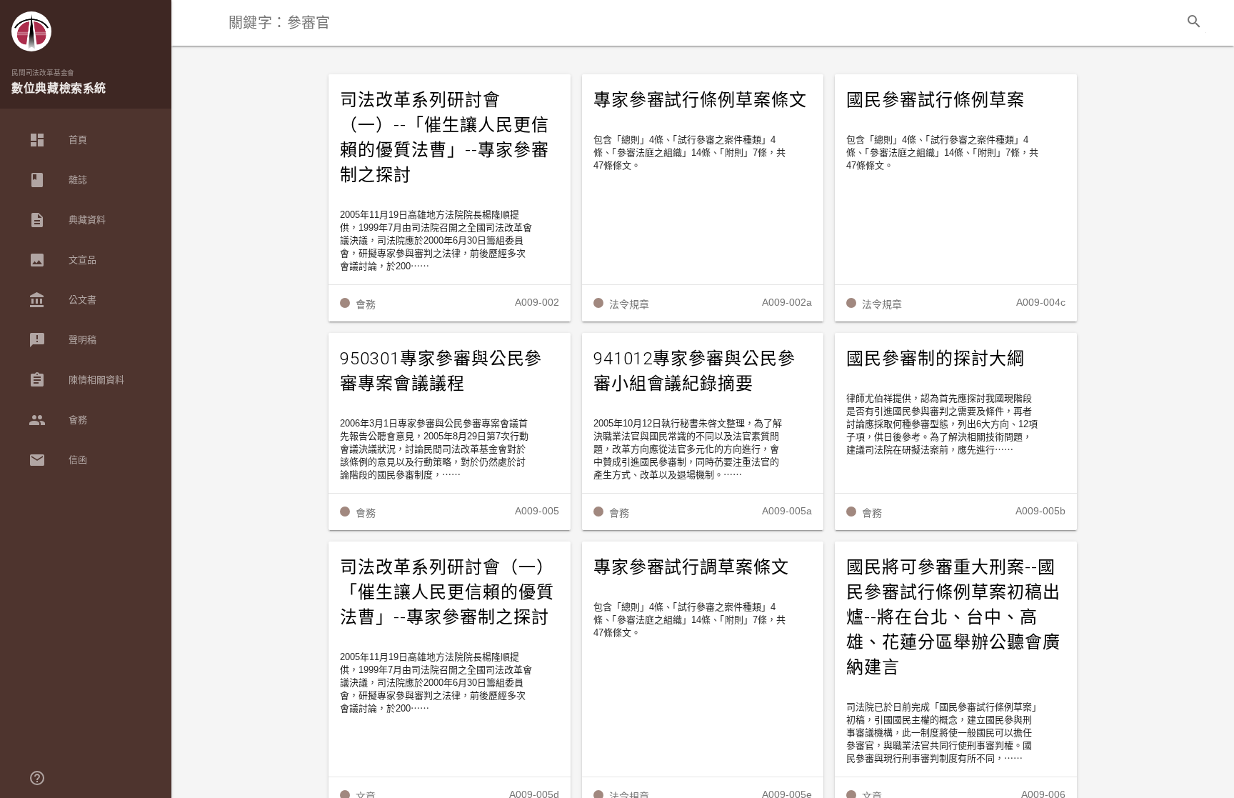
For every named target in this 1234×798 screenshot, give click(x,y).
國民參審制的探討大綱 (935, 359)
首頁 (58, 140)
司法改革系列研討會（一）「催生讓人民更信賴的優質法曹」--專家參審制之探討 (447, 592)
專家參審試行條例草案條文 (700, 100)
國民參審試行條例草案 (935, 100)
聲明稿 (62, 340)
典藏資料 (67, 220)
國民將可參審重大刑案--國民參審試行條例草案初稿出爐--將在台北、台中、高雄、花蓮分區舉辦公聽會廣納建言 (953, 617)
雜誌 (58, 180)
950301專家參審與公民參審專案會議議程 (441, 371)
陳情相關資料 (76, 380)
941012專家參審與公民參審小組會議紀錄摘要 (694, 371)
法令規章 (629, 304)
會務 (58, 420)
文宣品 (62, 260)
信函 (58, 460)
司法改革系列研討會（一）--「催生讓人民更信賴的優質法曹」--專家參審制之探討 (444, 137)
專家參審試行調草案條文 (691, 567)
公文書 (62, 300)
